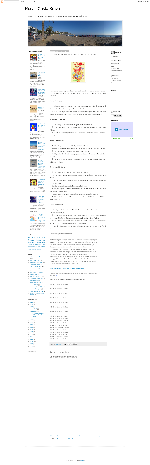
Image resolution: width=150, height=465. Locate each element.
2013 (31, 341)
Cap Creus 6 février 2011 (36, 291)
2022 (31, 320)
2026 (31, 302)
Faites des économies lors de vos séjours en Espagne (41, 199)
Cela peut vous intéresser (38, 246)
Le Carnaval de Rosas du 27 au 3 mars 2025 (41, 126)
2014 (31, 339)
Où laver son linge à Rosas (41, 74)
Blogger (82, 460)
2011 (31, 346)
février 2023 (34, 311)
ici (56, 275)
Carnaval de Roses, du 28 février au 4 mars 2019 (41, 182)
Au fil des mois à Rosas (36, 257)
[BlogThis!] (70, 344)
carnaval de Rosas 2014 (36, 287)
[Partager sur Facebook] (74, 344)
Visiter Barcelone (32, 248)
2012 (31, 344)
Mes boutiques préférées (40, 107)
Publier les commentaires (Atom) (66, 439)
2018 (31, 329)
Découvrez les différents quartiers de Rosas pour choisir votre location (41, 218)
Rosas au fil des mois (35, 266)
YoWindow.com (116, 138)
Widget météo (122, 129)
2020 (31, 325)
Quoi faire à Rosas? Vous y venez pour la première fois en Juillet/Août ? (41, 145)
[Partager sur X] (72, 344)
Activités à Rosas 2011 (36, 276)
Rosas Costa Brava (42, 8)
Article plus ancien (101, 436)
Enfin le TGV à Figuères (36, 272)
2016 (31, 334)
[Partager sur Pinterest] (76, 344)
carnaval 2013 (34, 274)
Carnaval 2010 (34, 285)
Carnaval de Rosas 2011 (36, 278)
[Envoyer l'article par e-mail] (65, 344)
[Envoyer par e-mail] (68, 344)
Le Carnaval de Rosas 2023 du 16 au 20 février (37, 315)
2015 (31, 336)
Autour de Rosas (34, 260)
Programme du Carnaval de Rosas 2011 (41, 57)
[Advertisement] (78, 418)
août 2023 (34, 309)
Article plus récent (55, 436)
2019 (31, 327)
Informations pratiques (36, 262)
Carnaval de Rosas (35, 264)
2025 (31, 304)
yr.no (131, 138)
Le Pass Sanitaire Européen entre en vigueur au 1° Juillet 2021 (41, 163)
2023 (31, 307)
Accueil (78, 436)
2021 (31, 322)
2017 (31, 332)
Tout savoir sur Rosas (36, 282)
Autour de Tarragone (36, 249)
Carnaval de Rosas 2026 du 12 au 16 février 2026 (41, 91)
